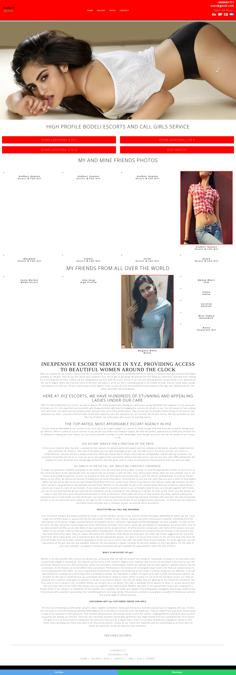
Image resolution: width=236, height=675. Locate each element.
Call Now (59, 672)
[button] (17, 70)
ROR (140, 658)
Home (90, 10)
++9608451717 (118, 650)
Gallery (101, 10)
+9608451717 (225, 2)
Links (131, 658)
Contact (124, 10)
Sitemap (150, 658)
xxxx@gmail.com (222, 6)
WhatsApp (177, 672)
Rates (113, 10)
